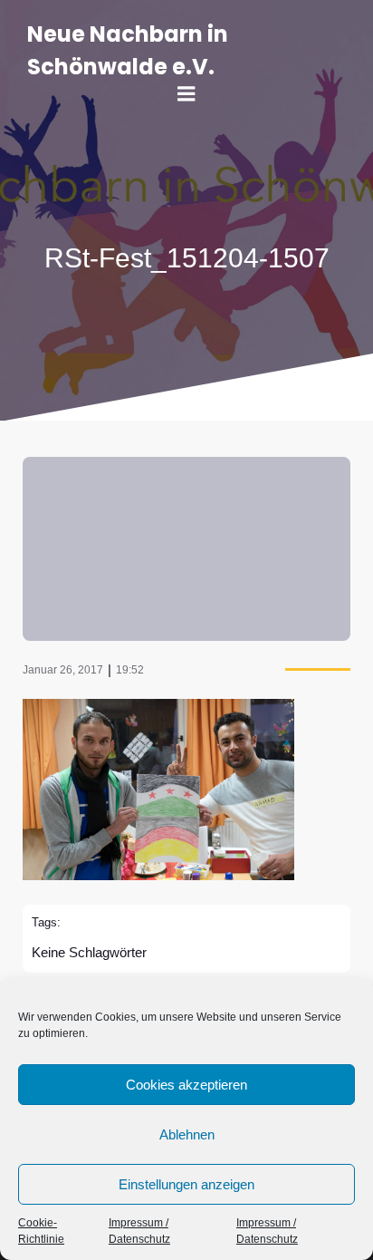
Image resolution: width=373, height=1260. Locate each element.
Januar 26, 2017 (63, 670)
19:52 (130, 670)
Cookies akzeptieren (186, 1084)
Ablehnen (187, 1134)
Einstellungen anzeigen (186, 1184)
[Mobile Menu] (186, 94)
